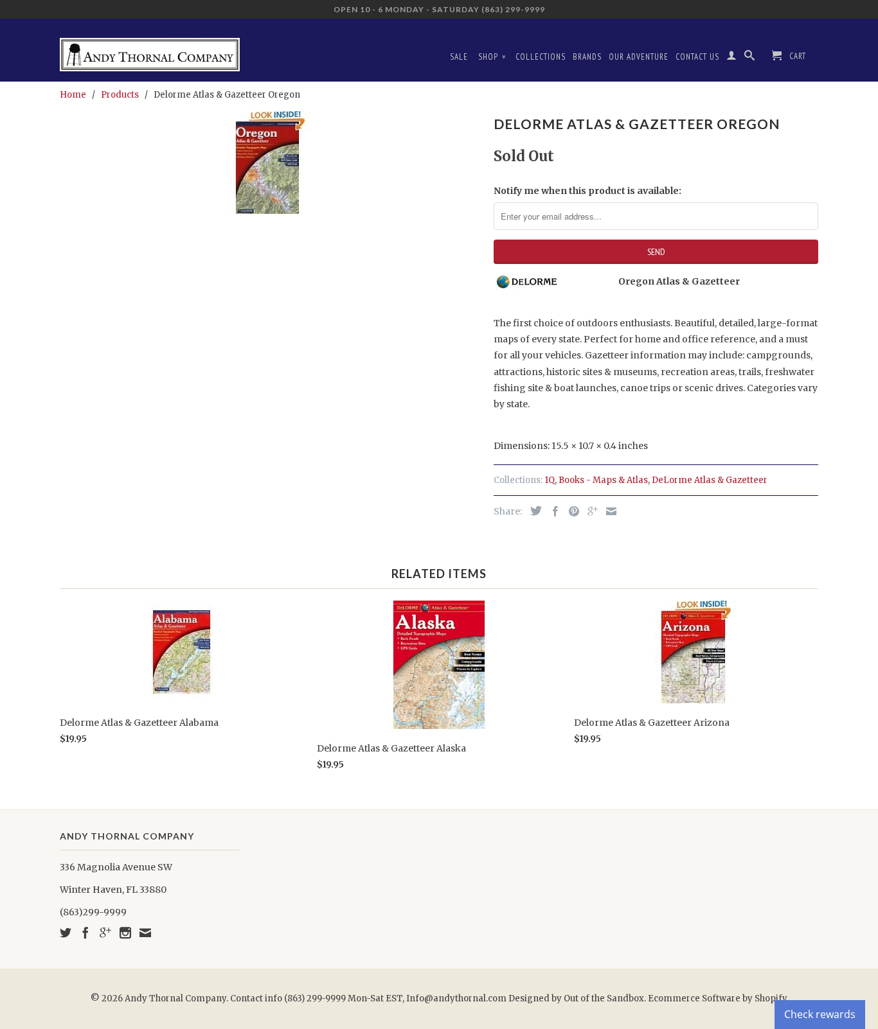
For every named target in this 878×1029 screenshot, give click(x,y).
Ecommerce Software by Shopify (717, 998)
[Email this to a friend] (608, 511)
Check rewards (820, 1014)
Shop (492, 56)
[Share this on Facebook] (552, 511)
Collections (540, 56)
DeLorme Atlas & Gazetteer (709, 480)
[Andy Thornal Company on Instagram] (125, 932)
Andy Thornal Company (175, 998)
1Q (549, 480)
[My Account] (731, 58)
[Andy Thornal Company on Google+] (105, 932)
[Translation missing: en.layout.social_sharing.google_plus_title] (589, 511)
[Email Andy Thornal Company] (145, 932)
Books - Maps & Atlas (603, 480)
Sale (459, 56)
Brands (587, 56)
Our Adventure (638, 56)
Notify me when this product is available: (587, 191)
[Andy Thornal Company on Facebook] (85, 932)
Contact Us (697, 56)
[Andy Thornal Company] (150, 49)
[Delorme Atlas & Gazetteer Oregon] (270, 162)
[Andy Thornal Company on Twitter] (65, 932)
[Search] (749, 58)
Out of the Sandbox (604, 998)
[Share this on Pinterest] (570, 511)
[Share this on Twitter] (533, 510)
